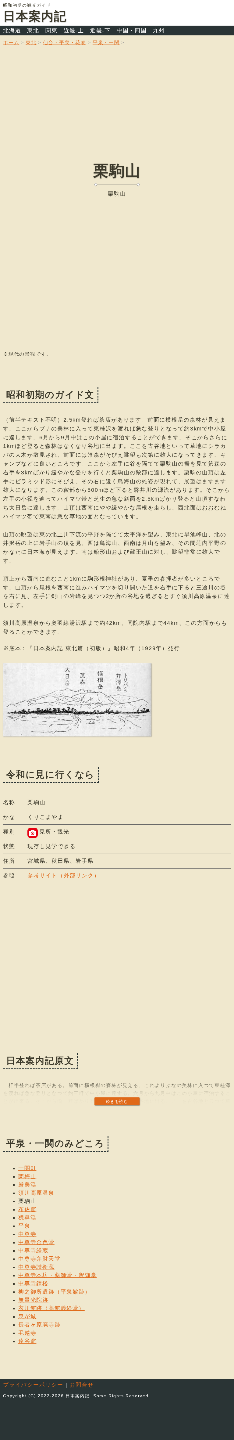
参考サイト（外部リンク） (63, 876)
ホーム (11, 42)
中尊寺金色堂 (36, 1242)
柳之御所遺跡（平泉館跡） (54, 1292)
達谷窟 (27, 1341)
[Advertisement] (117, 108)
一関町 (27, 1168)
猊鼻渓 (27, 1218)
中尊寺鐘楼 (33, 1283)
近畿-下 (100, 30)
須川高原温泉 (36, 1193)
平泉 (24, 1226)
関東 (51, 30)
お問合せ (81, 1385)
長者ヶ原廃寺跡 (39, 1325)
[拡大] (77, 699)
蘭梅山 (27, 1176)
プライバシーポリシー (33, 1385)
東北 (33, 30)
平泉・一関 (106, 42)
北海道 (12, 30)
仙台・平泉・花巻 (64, 42)
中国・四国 (132, 30)
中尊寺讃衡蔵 (36, 1267)
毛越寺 (27, 1333)
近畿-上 (74, 30)
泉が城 (27, 1316)
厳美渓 (27, 1185)
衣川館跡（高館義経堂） (51, 1308)
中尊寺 (27, 1234)
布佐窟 (27, 1209)
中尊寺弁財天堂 (39, 1259)
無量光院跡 (33, 1300)
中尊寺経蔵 (33, 1250)
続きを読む (117, 1101)
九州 (159, 30)
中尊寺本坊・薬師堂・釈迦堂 (57, 1275)
